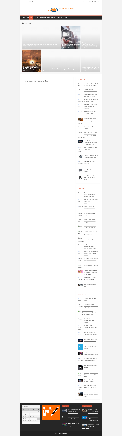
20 (30, 418)
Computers (59, 17)
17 (23, 418)
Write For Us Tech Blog (95, 1)
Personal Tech (43, 17)
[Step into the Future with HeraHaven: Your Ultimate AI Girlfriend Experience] (41, 37)
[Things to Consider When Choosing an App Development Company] (90, 37)
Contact (65, 17)
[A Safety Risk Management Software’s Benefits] (71, 37)
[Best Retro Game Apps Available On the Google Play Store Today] (31, 61)
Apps (31, 17)
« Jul (30, 425)
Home (24, 17)
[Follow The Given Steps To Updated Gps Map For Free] (90, 61)
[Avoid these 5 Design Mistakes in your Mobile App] (61, 61)
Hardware (36, 17)
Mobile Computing (51, 17)
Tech (28, 17)
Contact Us (85, 1)
